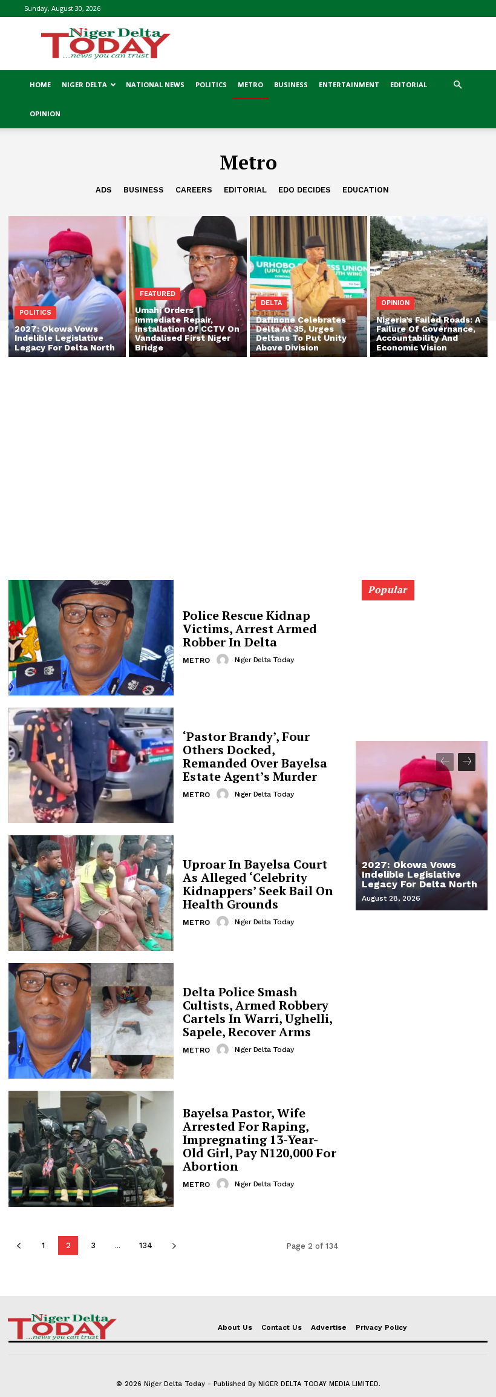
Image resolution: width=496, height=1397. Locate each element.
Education (365, 189)
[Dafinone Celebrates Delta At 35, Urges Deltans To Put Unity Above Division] (308, 286)
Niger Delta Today (264, 660)
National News (155, 84)
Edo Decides (304, 189)
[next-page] (174, 1245)
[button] (457, 85)
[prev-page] (18, 1245)
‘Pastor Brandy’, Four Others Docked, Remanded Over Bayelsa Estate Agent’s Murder (255, 756)
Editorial (408, 84)
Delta (271, 303)
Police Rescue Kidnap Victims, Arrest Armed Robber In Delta (250, 628)
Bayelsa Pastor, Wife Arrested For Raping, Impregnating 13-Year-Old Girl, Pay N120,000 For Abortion (259, 1139)
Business (291, 84)
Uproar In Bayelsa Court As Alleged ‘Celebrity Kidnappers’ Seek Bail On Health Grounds (258, 884)
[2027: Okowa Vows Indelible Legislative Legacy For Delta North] (67, 286)
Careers (193, 189)
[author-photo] (224, 660)
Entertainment (349, 84)
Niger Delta (84, 84)
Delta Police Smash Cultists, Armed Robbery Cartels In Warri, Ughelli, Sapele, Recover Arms (258, 1012)
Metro (250, 84)
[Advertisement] (329, 43)
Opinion (45, 113)
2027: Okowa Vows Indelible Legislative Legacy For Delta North (419, 874)
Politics (211, 84)
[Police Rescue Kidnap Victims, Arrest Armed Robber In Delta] (91, 637)
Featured (157, 294)
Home (40, 84)
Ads (104, 189)
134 (145, 1245)
